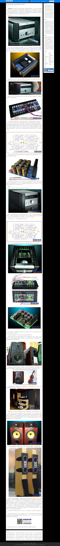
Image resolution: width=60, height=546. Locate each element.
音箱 (25, 1)
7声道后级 (45, 64)
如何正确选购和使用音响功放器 (49, 5)
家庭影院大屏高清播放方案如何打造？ (11, 537)
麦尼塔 (45, 59)
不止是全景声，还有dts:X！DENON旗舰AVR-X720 (51, 10)
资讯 (17, 1)
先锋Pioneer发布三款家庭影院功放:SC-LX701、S (51, 17)
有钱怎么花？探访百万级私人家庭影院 (11, 539)
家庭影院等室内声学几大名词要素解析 (49, 22)
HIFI (41, 1)
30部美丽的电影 (51, 60)
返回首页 (24, 543)
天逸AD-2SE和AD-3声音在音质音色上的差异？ (51, 13)
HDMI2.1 (50, 63)
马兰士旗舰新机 (46, 63)
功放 (29, 1)
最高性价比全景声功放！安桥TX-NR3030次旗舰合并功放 (52, 8)
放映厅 (39, 1)
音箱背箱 (45, 58)
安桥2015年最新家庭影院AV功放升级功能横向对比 (51, 9)
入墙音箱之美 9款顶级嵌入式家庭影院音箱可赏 (40, 539)
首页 (15, 1)
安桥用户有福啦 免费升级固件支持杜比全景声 (50, 14)
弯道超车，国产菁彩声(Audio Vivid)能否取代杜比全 (50, 38)
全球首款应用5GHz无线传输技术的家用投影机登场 (40, 534)
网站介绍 (28, 543)
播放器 (32, 1)
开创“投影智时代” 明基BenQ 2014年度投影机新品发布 (51, 21)
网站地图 (34, 543)
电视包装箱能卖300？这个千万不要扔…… (49, 43)
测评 (19, 1)
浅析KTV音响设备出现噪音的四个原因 (29, 534)
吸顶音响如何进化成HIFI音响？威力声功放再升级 (50, 46)
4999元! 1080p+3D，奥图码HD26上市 (49, 29)
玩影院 (36, 1)
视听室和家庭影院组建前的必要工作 (49, 33)
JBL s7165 (45, 60)
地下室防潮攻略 (51, 55)
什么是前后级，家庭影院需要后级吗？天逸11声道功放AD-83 (52, 47)
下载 (45, 1)
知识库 (43, 1)
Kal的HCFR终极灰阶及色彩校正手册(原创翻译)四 (22, 537)
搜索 (53, 1)
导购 (23, 1)
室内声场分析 (50, 64)
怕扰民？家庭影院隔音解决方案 (11, 534)
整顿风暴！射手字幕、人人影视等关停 (20, 534)
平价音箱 (50, 54)
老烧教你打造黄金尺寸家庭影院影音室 (49, 26)
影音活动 (50, 59)
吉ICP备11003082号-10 (42, 544)
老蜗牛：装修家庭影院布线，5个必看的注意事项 (50, 39)
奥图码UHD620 (51, 58)
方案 (21, 1)
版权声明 (31, 543)
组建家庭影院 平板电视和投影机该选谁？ (39, 537)
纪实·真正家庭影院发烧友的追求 (29, 539)
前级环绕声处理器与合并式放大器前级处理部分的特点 (51, 30)
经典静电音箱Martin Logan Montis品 (20, 539)
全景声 (45, 55)
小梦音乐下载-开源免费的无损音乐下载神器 (50, 42)
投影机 (27, 1)
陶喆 (44, 54)
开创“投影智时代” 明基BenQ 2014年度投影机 (30, 537)
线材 (34, 1)
